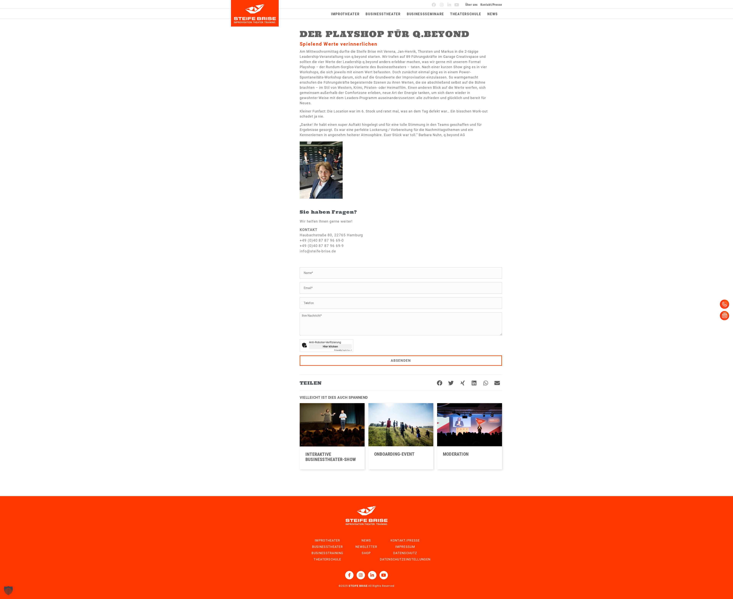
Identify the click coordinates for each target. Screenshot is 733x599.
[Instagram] (442, 5)
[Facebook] (434, 5)
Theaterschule (465, 14)
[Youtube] (457, 5)
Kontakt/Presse (491, 4)
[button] (439, 383)
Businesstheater (383, 14)
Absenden (401, 360)
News (492, 14)
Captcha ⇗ (343, 350)
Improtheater (345, 14)
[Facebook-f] (349, 575)
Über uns (471, 4)
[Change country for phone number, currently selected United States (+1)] (304, 303)
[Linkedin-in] (449, 5)
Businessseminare (425, 14)
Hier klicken (330, 346)
